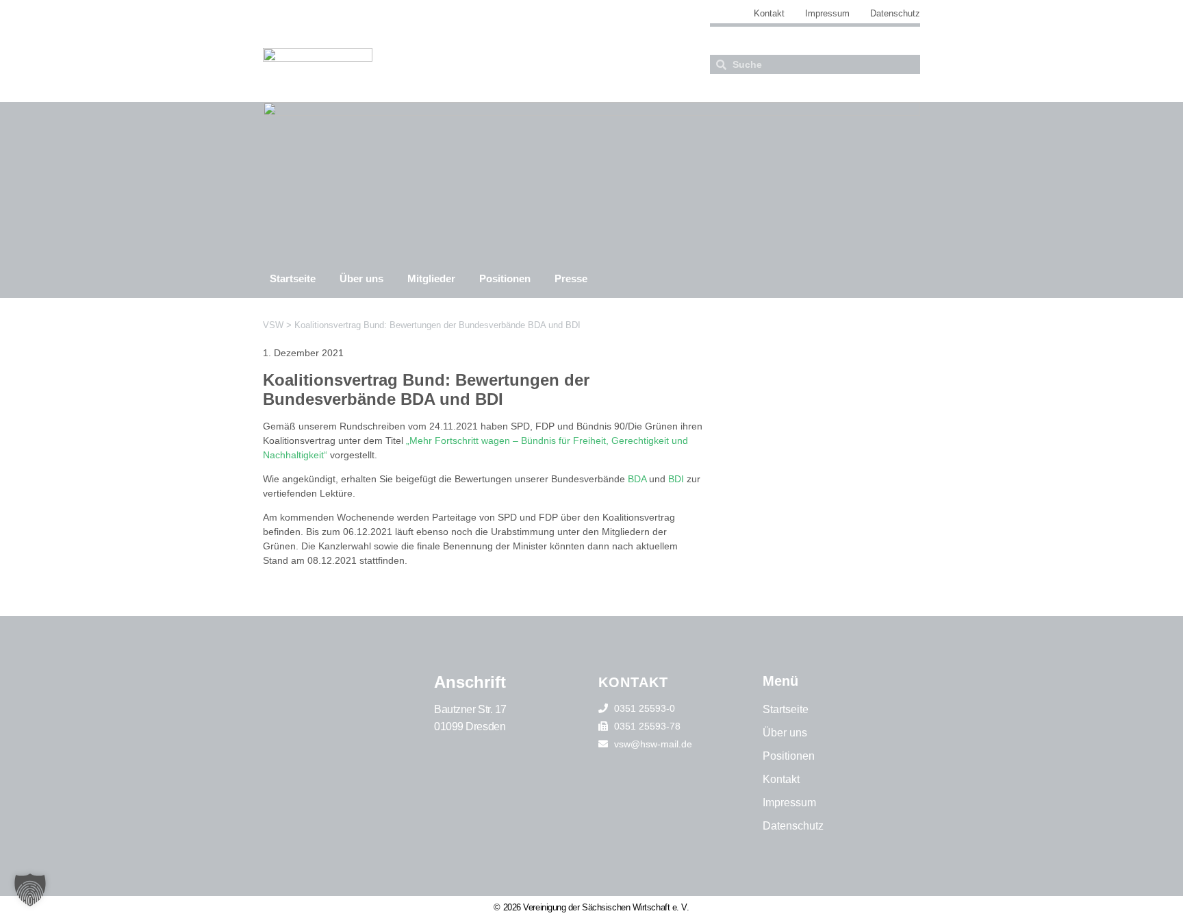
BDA (637, 478)
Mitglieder (431, 278)
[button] (30, 890)
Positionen (505, 278)
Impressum (827, 13)
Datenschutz (895, 13)
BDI (676, 478)
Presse (571, 278)
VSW (273, 325)
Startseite (293, 278)
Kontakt (769, 13)
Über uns (361, 278)
